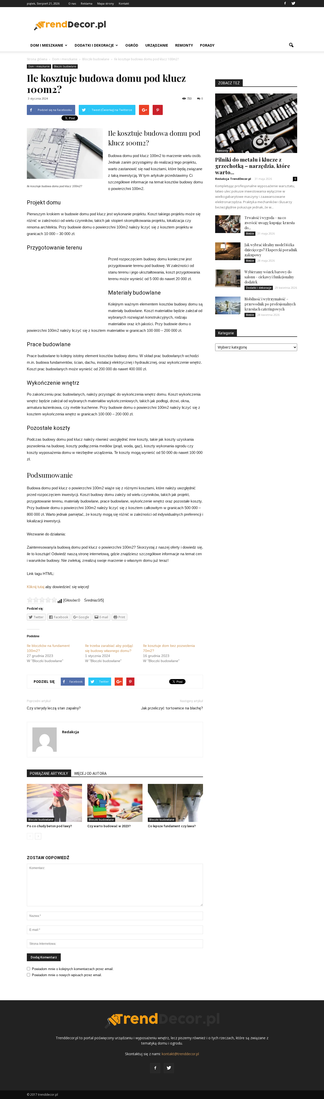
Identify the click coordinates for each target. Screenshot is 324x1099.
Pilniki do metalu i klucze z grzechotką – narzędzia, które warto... (252, 166)
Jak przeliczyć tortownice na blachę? (172, 708)
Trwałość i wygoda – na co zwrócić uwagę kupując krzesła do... (270, 222)
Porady (207, 45)
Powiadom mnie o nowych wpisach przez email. (67, 975)
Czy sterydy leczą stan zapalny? (54, 708)
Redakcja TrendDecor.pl (233, 179)
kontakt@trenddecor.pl (180, 1053)
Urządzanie (156, 45)
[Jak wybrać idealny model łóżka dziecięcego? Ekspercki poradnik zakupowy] (227, 251)
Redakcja (70, 731)
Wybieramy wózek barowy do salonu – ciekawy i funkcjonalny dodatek (269, 276)
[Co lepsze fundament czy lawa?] (175, 803)
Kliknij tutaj (35, 587)
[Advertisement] (205, 25)
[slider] (42, 600)
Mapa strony (105, 3)
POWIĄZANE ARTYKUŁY (49, 774)
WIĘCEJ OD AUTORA (90, 774)
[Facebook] (285, 3)
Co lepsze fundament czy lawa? (172, 826)
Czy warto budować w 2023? (109, 826)
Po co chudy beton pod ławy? (49, 826)
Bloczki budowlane (65, 66)
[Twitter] (293, 3)
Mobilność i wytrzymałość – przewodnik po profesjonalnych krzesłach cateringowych (270, 304)
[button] (291, 45)
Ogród (131, 45)
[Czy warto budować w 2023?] (115, 803)
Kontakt (124, 3)
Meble (250, 233)
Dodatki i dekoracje (94, 45)
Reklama (86, 3)
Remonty (184, 45)
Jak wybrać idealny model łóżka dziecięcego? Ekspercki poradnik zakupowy (271, 249)
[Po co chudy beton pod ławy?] (54, 803)
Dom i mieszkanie (46, 45)
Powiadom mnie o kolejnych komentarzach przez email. (73, 969)
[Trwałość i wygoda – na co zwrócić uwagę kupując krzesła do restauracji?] (227, 224)
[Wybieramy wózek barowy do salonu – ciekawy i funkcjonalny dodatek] (227, 278)
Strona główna (37, 59)
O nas (72, 3)
